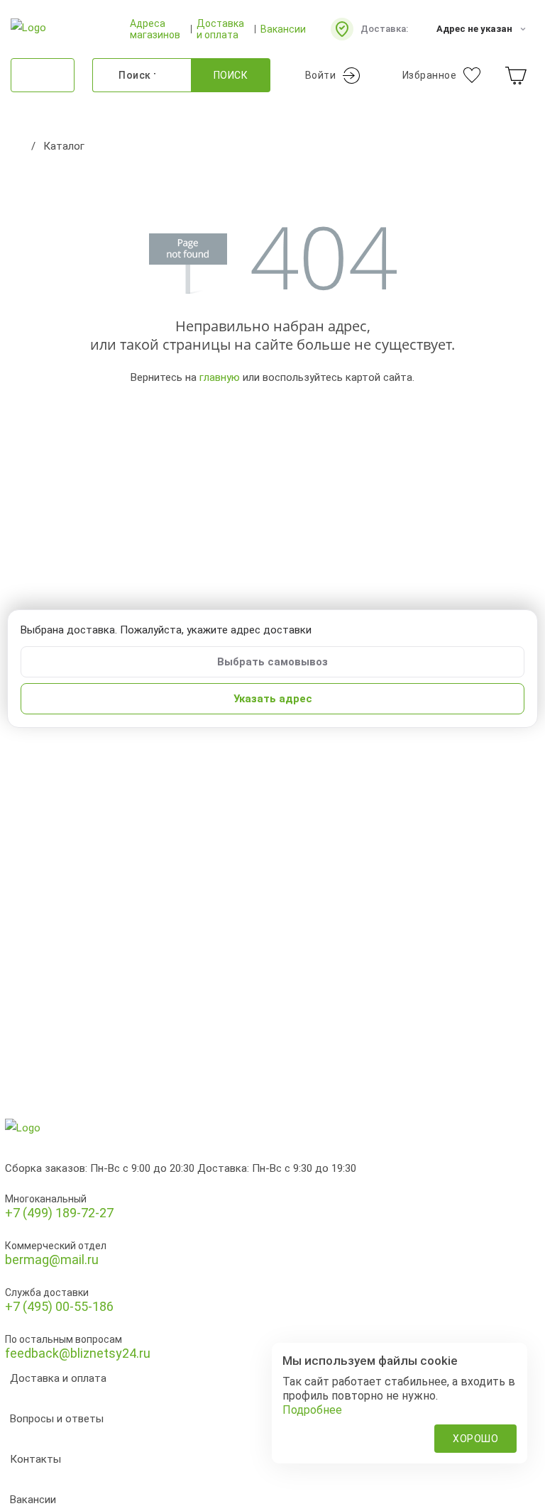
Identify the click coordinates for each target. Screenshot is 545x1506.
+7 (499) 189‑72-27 (59, 1212)
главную (219, 377)
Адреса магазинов (155, 29)
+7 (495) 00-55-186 (59, 1306)
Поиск (231, 75)
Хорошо (475, 1438)
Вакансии (283, 29)
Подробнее (312, 1410)
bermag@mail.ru (52, 1259)
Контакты (35, 1459)
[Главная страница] (18, 146)
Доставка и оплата (220, 29)
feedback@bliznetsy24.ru (77, 1353)
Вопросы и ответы (57, 1418)
